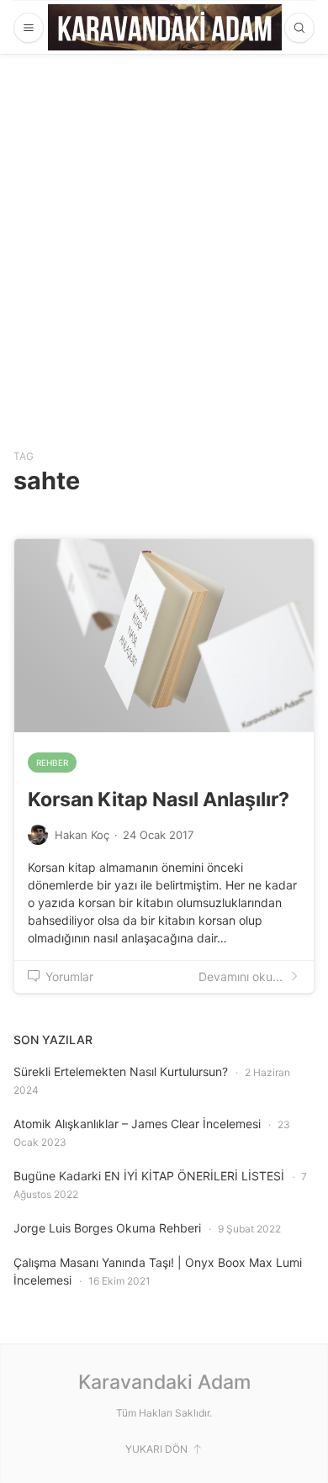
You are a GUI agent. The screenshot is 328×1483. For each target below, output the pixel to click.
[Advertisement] (164, 226)
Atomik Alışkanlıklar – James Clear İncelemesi (137, 1123)
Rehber (52, 762)
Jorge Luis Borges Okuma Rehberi (107, 1228)
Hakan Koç (82, 835)
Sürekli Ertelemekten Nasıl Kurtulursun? (120, 1071)
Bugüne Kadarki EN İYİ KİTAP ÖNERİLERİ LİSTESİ (148, 1176)
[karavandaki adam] (165, 27)
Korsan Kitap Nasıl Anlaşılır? (158, 799)
